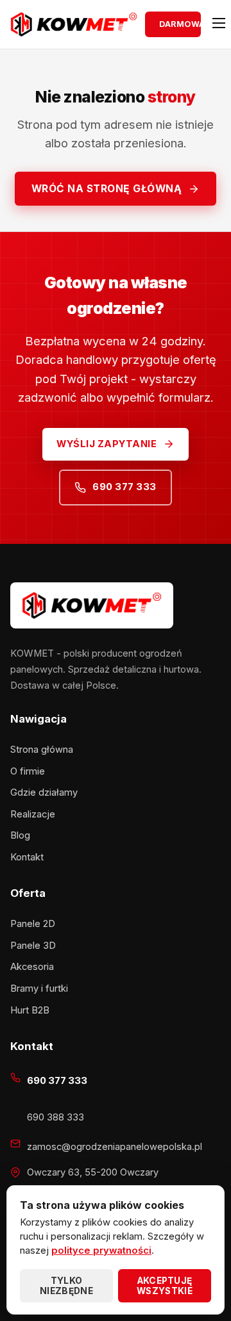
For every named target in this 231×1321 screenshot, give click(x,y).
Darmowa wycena (180, 24)
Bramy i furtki (39, 988)
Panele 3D (33, 945)
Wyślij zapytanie (106, 444)
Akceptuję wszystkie (165, 1286)
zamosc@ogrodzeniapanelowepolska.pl (114, 1147)
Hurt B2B (29, 1010)
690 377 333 (124, 487)
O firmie (27, 771)
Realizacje (32, 814)
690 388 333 (55, 1117)
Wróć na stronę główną (106, 189)
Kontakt (27, 857)
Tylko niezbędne (66, 1286)
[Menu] (215, 24)
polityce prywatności (101, 1250)
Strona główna (41, 749)
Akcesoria (32, 966)
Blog (20, 835)
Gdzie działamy (44, 792)
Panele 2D (32, 924)
